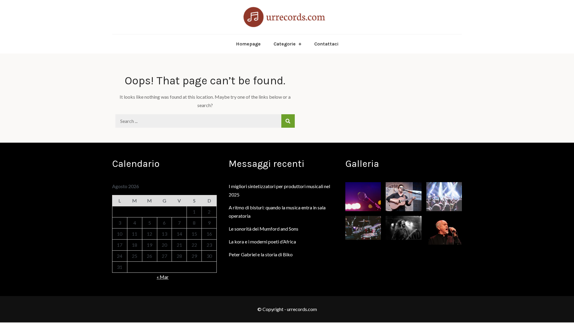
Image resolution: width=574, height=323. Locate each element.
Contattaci (326, 44)
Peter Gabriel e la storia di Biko (261, 254)
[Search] (288, 121)
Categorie (285, 44)
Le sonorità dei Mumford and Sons (263, 228)
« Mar (163, 277)
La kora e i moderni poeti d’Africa (262, 241)
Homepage (248, 44)
